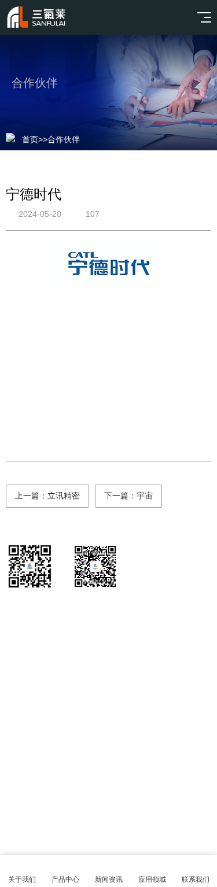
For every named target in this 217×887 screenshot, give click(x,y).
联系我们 (195, 879)
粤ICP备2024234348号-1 (125, 813)
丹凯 (137, 749)
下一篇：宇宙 (128, 495)
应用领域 (152, 879)
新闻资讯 (109, 879)
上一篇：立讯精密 (47, 495)
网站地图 (109, 842)
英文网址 (96, 749)
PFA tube (179, 749)
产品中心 (65, 879)
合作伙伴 (63, 139)
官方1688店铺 (35, 749)
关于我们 (22, 879)
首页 (30, 139)
